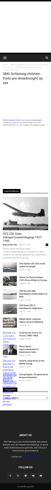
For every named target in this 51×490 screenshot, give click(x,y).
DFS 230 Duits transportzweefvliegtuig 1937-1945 (22, 237)
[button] (4, 58)
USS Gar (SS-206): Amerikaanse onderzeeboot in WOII (33, 294)
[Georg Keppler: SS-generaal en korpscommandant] (10, 389)
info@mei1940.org (31, 456)
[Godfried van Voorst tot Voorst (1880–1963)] (10, 344)
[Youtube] (41, 476)
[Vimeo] (25, 476)
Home (5, 65)
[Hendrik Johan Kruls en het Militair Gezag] (10, 371)
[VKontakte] (33, 476)
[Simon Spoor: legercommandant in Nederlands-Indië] (10, 350)
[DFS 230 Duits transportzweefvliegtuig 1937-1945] (25, 213)
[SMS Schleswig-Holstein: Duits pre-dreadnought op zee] (25, 117)
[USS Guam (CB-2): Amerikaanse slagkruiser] (10, 309)
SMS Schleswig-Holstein (12, 120)
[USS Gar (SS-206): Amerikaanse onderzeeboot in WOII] (10, 295)
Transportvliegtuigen (11, 229)
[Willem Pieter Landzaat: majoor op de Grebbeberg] (10, 323)
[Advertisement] (25, 27)
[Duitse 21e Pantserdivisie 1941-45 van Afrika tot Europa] (10, 281)
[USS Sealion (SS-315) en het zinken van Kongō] (10, 267)
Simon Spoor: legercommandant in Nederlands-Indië (29, 349)
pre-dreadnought (35, 120)
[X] (18, 476)
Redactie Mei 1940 (10, 245)
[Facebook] (10, 476)
